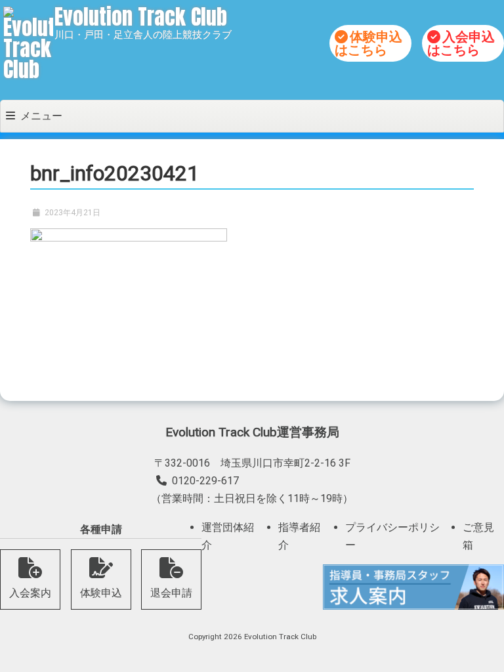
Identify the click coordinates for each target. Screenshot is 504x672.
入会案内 (30, 593)
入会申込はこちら (461, 43)
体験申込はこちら (368, 43)
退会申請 (171, 593)
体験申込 (101, 593)
